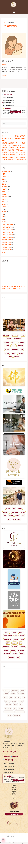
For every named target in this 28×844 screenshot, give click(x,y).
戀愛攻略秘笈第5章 (8, 234)
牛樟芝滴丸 (22, 646)
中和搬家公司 (7, 342)
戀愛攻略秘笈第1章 (8, 224)
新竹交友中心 (17, 715)
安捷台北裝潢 (15, 512)
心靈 (3, 214)
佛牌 (24, 697)
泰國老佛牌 (8, 704)
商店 (14, 508)
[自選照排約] (14, 423)
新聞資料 (4, 206)
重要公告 (4, 201)
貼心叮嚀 (14, 796)
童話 (5, 515)
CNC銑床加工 (15, 690)
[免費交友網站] (14, 559)
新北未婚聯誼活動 (6, 247)
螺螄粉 (10, 356)
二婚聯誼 (11, 515)
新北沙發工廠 (7, 653)
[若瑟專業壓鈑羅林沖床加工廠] (14, 482)
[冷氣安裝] (14, 579)
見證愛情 (14, 798)
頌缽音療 (4, 176)
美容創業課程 (15, 349)
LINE (15, 751)
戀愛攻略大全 (5, 222)
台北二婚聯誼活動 (6, 244)
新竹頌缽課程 (6, 335)
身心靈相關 (4, 186)
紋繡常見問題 (6, 646)
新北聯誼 (15, 653)
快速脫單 (14, 785)
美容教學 (22, 342)
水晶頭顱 (4, 199)
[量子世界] (14, 619)
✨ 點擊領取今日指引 (14, 814)
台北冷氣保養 (15, 335)
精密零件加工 (6, 690)
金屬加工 (6, 693)
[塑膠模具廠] (14, 444)
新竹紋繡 (16, 286)
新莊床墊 (13, 693)
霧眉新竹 (4, 289)
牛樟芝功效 (16, 356)
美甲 (21, 704)
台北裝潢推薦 (21, 650)
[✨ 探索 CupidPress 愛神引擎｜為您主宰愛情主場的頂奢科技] (14, 823)
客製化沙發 (20, 345)
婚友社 (9, 519)
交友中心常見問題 (8, 635)
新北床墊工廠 (8, 708)
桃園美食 (13, 345)
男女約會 (22, 635)
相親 (15, 708)
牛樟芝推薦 (20, 353)
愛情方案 (14, 794)
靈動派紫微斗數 (6, 171)
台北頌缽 (18, 289)
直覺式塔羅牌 (5, 196)
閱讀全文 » (4, 75)
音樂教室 (23, 690)
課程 (3, 179)
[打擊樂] (14, 390)
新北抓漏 (14, 701)
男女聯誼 (14, 632)
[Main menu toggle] (14, 12)
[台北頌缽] (14, 600)
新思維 (3, 181)
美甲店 (20, 643)
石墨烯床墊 (15, 342)
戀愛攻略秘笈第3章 (8, 229)
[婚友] (14, 467)
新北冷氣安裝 (21, 693)
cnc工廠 (21, 701)
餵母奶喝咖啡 (7, 61)
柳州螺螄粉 (11, 657)
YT (11, 751)
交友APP (7, 632)
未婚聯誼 (17, 515)
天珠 (23, 515)
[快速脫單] (14, 496)
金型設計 (7, 701)
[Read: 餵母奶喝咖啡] (14, 45)
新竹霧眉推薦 (10, 286)
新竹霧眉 (21, 286)
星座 (3, 217)
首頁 (5, 22)
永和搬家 (7, 345)
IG (7, 751)
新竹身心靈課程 (17, 338)
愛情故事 (4, 204)
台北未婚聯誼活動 (6, 239)
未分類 (3, 174)
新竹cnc (9, 715)
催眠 (18, 657)
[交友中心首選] (14, 540)
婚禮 (3, 209)
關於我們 (14, 788)
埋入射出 (8, 508)
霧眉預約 (4, 286)
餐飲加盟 (9, 338)
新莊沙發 (5, 697)
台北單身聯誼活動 (6, 242)
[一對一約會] (14, 404)
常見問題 (14, 792)
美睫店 (22, 639)
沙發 (11, 697)
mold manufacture (9, 712)
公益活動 (4, 194)
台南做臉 (7, 349)
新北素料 (21, 708)
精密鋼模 (13, 650)
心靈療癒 (20, 508)
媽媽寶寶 (4, 64)
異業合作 (4, 191)
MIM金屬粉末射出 (20, 712)
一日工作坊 (4, 189)
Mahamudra (6, 512)
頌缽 (22, 349)
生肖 (3, 219)
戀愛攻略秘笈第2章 (8, 227)
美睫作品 (14, 643)
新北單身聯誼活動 (6, 249)
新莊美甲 (13, 289)
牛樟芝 (13, 353)
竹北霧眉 (9, 289)
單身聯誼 (23, 512)
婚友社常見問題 (16, 519)
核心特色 (14, 790)
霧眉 (25, 286)
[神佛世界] (14, 377)
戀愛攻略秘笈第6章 (8, 237)
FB (4, 751)
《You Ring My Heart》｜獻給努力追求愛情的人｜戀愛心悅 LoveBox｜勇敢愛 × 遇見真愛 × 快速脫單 (13, 138)
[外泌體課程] (14, 325)
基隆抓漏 (7, 353)
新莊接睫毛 (14, 646)
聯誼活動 (21, 632)
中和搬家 (23, 335)
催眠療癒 (4, 184)
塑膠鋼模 (6, 650)
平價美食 (22, 653)
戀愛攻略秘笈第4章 (8, 232)
